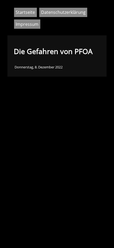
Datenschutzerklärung (63, 12)
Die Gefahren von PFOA (53, 51)
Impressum (27, 24)
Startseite (25, 12)
